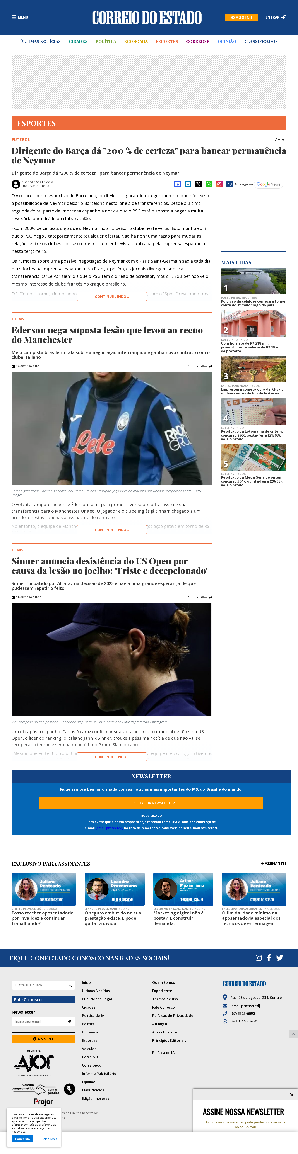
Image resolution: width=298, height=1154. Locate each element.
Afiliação (159, 1024)
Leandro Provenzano (107, 909)
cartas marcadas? (240, 386)
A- (284, 139)
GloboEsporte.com (37, 182)
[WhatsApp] (208, 184)
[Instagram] (219, 184)
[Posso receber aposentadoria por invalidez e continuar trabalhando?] (44, 889)
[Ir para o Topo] (293, 1034)
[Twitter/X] (198, 184)
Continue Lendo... (112, 529)
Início (86, 982)
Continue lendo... (112, 296)
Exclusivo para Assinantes (179, 909)
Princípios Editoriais (169, 1040)
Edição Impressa (96, 1098)
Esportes (167, 41)
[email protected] (109, 828)
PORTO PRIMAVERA (239, 298)
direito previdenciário (34, 909)
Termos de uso (165, 999)
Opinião (227, 41)
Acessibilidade (164, 1032)
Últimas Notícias (40, 41)
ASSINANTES (275, 863)
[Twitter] (279, 957)
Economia (136, 41)
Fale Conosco (163, 1007)
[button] (199, 366)
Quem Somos (163, 982)
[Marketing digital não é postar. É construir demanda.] (183, 889)
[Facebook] (177, 184)
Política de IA (93, 1016)
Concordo (22, 1139)
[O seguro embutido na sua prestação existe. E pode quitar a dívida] (115, 889)
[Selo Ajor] (43, 1063)
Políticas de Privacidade (172, 1016)
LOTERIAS (232, 428)
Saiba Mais (49, 1139)
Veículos (89, 1049)
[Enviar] (69, 1021)
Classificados (261, 41)
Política (106, 41)
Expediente (162, 991)
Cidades (78, 41)
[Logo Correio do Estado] (147, 17)
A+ (277, 139)
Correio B (198, 41)
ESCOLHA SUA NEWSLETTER (151, 803)
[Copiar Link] (229, 184)
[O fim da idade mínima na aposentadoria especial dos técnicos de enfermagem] (254, 889)
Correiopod (92, 1065)
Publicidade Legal (97, 999)
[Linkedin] (187, 184)
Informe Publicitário (99, 1074)
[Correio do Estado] (255, 984)
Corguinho (234, 340)
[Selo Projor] (43, 1094)
